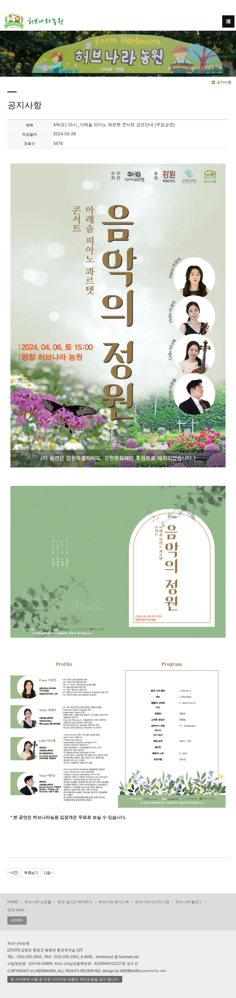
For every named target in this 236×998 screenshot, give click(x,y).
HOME (12, 902)
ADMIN (17, 920)
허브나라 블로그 (188, 902)
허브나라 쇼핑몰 (38, 902)
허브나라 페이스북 (114, 902)
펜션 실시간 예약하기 (74, 902)
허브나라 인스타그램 (152, 902)
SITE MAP (15, 910)
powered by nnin (153, 971)
